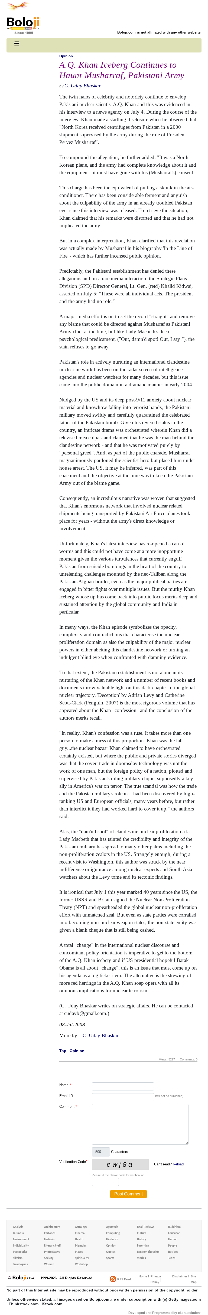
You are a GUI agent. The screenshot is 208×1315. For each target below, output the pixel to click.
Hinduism (112, 1239)
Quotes (110, 1252)
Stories (141, 1258)
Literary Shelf (52, 1245)
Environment (21, 1239)
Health (79, 1239)
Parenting (143, 1245)
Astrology (81, 1227)
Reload (178, 1164)
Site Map (194, 1279)
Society (48, 1258)
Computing (113, 1233)
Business (18, 1233)
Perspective (20, 1252)
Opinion (66, 56)
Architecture (52, 1227)
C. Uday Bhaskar (82, 85)
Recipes (173, 1252)
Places (79, 1252)
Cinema (79, 1233)
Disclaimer (179, 1276)
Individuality (21, 1245)
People (172, 1245)
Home (143, 1276)
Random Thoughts (148, 1252)
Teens (171, 1258)
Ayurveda (112, 1227)
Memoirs (80, 1245)
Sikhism (17, 1258)
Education (174, 1233)
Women (49, 1264)
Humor (172, 1239)
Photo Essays (52, 1252)
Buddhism (174, 1227)
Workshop (81, 1264)
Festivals (49, 1239)
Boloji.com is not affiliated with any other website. (159, 32)
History (141, 1239)
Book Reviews (145, 1227)
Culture (142, 1233)
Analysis (18, 1227)
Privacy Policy (156, 1279)
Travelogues (20, 1264)
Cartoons (49, 1233)
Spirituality (82, 1258)
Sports (110, 1258)
